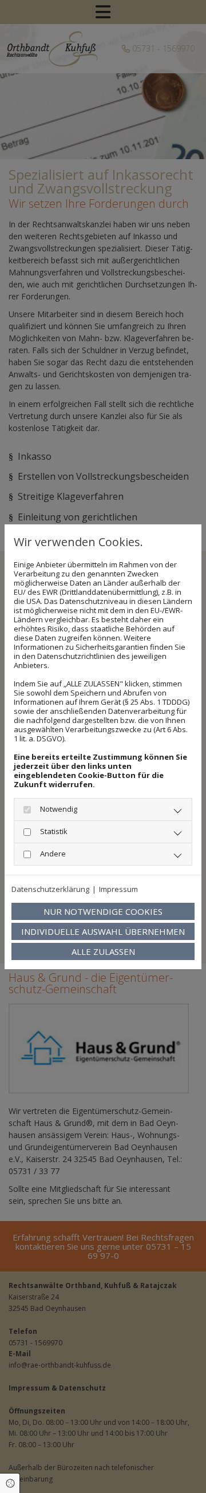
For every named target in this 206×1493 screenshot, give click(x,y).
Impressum (118, 889)
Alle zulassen (103, 951)
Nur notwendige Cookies (103, 911)
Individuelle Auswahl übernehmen (103, 931)
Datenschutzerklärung (50, 889)
